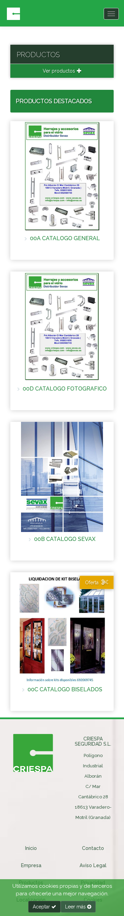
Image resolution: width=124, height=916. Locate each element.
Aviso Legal (93, 865)
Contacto (93, 848)
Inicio (31, 848)
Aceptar (42, 906)
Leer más (76, 906)
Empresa (31, 865)
